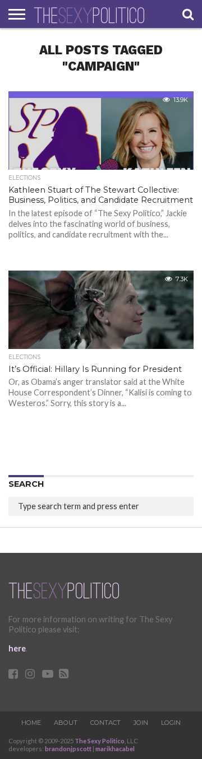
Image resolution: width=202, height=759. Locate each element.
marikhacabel (115, 748)
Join (141, 723)
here (17, 648)
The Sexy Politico (100, 740)
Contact (105, 723)
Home (31, 723)
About (65, 723)
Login (171, 723)
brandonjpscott (68, 748)
